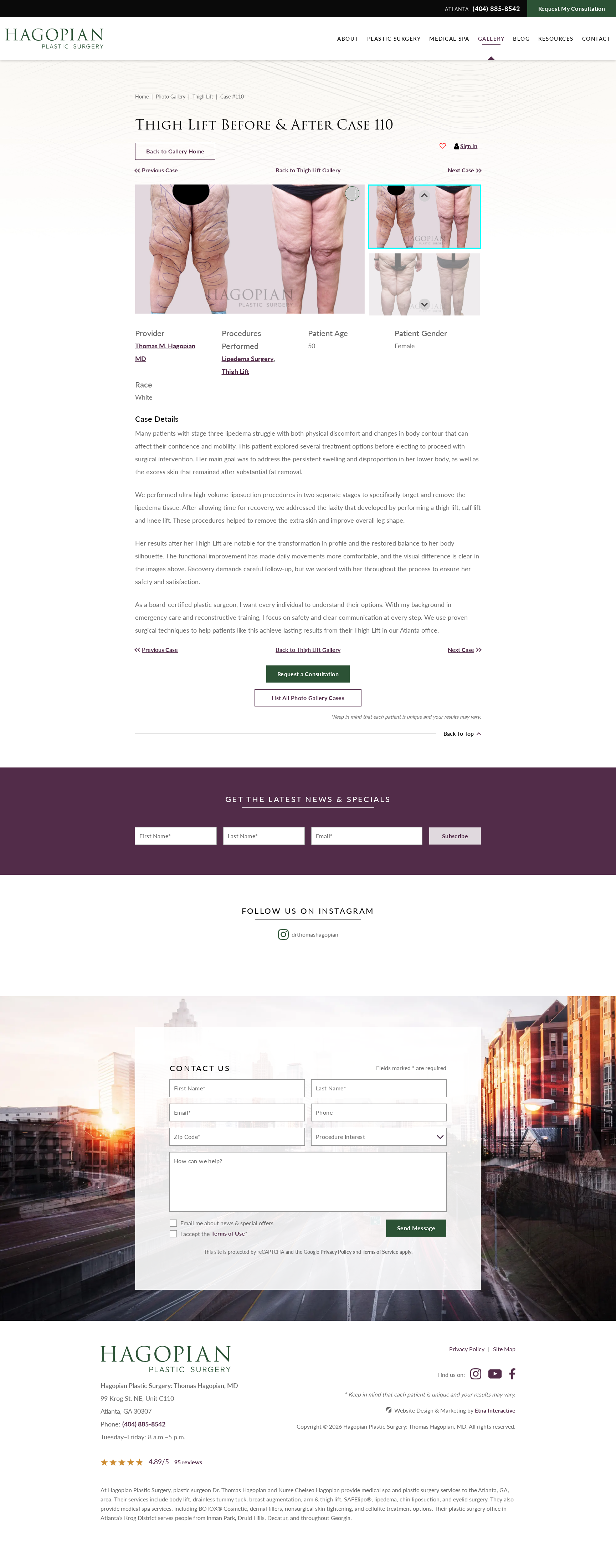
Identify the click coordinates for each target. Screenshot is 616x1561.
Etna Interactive (495, 1410)
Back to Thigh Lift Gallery (308, 170)
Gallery (491, 38)
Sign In (468, 146)
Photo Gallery (170, 96)
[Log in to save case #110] (443, 146)
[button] (178, 170)
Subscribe (455, 836)
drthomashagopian (315, 934)
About (348, 38)
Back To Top (459, 733)
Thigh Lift (202, 96)
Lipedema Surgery (248, 358)
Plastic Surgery (394, 38)
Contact (596, 38)
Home (142, 96)
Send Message (416, 1228)
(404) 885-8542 (143, 1423)
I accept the (190, 1233)
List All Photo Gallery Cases (308, 698)
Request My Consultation (571, 8)
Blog (521, 38)
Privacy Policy (335, 1251)
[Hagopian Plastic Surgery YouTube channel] (495, 1374)
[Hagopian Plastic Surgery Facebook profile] (512, 1374)
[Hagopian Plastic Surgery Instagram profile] (475, 1374)
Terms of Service (380, 1251)
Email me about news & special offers (226, 1223)
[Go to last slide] (424, 196)
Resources (556, 38)
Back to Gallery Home (175, 151)
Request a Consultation (308, 674)
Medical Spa (449, 38)
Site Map (504, 1349)
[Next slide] (424, 304)
